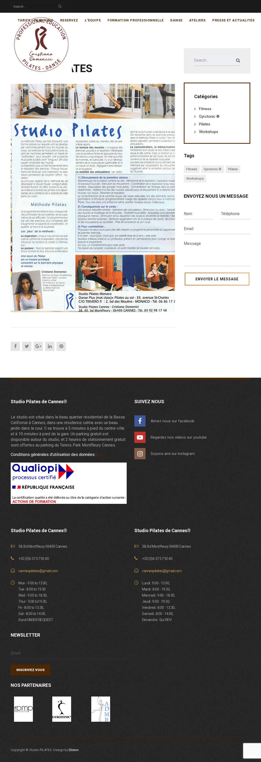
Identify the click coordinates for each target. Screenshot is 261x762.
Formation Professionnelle (136, 20)
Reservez (69, 20)
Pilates (204, 124)
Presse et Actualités (233, 20)
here (101, 454)
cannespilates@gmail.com (38, 571)
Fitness (205, 109)
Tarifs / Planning (36, 20)
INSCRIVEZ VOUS (30, 670)
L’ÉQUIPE (93, 20)
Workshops (208, 131)
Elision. (74, 750)
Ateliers (197, 20)
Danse (176, 20)
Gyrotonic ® (209, 116)
